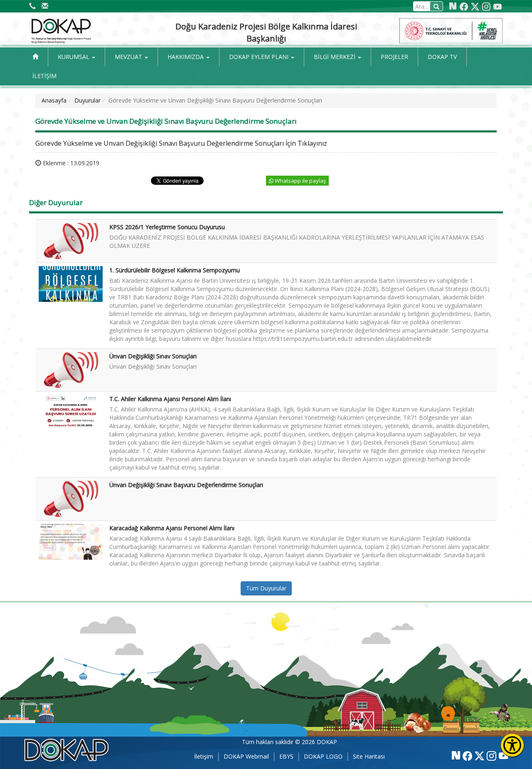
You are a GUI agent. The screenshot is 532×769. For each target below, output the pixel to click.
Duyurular (87, 100)
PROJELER (394, 57)
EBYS (286, 756)
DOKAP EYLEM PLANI (259, 57)
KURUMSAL (74, 57)
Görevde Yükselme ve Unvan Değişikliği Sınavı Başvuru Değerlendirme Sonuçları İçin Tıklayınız (181, 143)
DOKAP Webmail (246, 756)
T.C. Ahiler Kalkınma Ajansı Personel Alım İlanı (170, 399)
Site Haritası (369, 756)
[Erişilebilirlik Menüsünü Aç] (512, 745)
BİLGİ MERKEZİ (335, 57)
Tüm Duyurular (266, 588)
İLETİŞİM (44, 76)
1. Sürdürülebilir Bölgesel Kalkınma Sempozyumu (174, 270)
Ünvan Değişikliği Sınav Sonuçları (153, 356)
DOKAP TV (442, 57)
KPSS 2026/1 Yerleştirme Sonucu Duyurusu (167, 227)
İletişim (203, 756)
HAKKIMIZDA (186, 57)
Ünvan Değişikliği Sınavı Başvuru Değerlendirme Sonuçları (186, 485)
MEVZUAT (129, 57)
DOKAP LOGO (323, 756)
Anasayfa (54, 100)
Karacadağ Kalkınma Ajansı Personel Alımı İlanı (171, 528)
